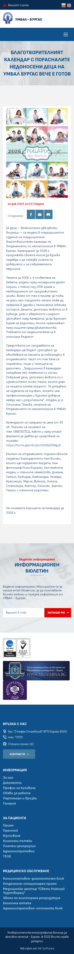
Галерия (9, 803)
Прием (8, 825)
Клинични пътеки (17, 841)
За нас (8, 778)
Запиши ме (56, 612)
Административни (19, 851)
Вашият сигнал (18, 5)
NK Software (46, 948)
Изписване (12, 836)
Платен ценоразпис (19, 846)
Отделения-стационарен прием (29, 884)
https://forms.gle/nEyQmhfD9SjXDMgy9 (33, 445)
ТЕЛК (7, 856)
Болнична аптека (17, 903)
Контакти (17, 754)
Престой (10, 830)
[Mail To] (40, 214)
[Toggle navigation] (65, 34)
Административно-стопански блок (33, 908)
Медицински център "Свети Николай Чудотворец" (34, 891)
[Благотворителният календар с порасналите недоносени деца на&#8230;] (37, 153)
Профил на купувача (19, 788)
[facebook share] (31, 214)
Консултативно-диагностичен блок (33, 878)
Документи (12, 783)
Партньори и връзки (20, 798)
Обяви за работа (17, 793)
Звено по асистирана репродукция (31, 898)
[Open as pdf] (48, 214)
